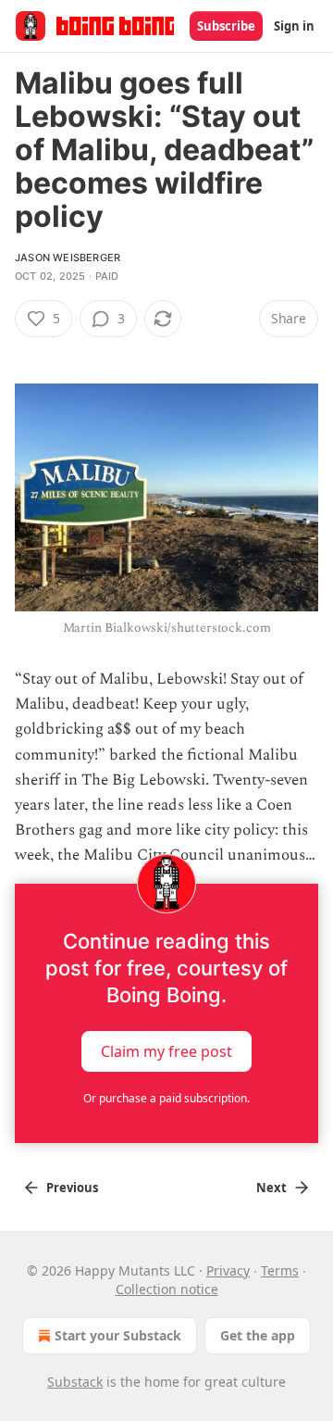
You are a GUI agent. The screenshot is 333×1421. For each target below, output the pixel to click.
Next (271, 1187)
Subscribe (226, 26)
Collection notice (167, 1289)
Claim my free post (166, 1050)
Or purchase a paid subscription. (166, 1098)
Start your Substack (118, 1335)
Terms (280, 1270)
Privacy (228, 1270)
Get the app (257, 1335)
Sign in (294, 26)
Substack (75, 1381)
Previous (72, 1187)
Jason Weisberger (67, 257)
